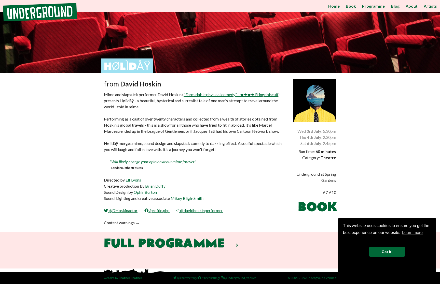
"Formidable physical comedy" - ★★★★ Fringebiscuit (231, 94)
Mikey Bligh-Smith (187, 198)
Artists (430, 6)
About (412, 6)
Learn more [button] (412, 232)
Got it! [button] (387, 252)
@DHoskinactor (123, 210)
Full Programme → (172, 243)
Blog (395, 6)
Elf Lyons (133, 179)
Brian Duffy (155, 186)
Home (334, 6)
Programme (373, 6)
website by (123, 278)
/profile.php (159, 210)
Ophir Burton (145, 192)
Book (351, 6)
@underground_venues (240, 278)
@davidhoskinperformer (201, 210)
